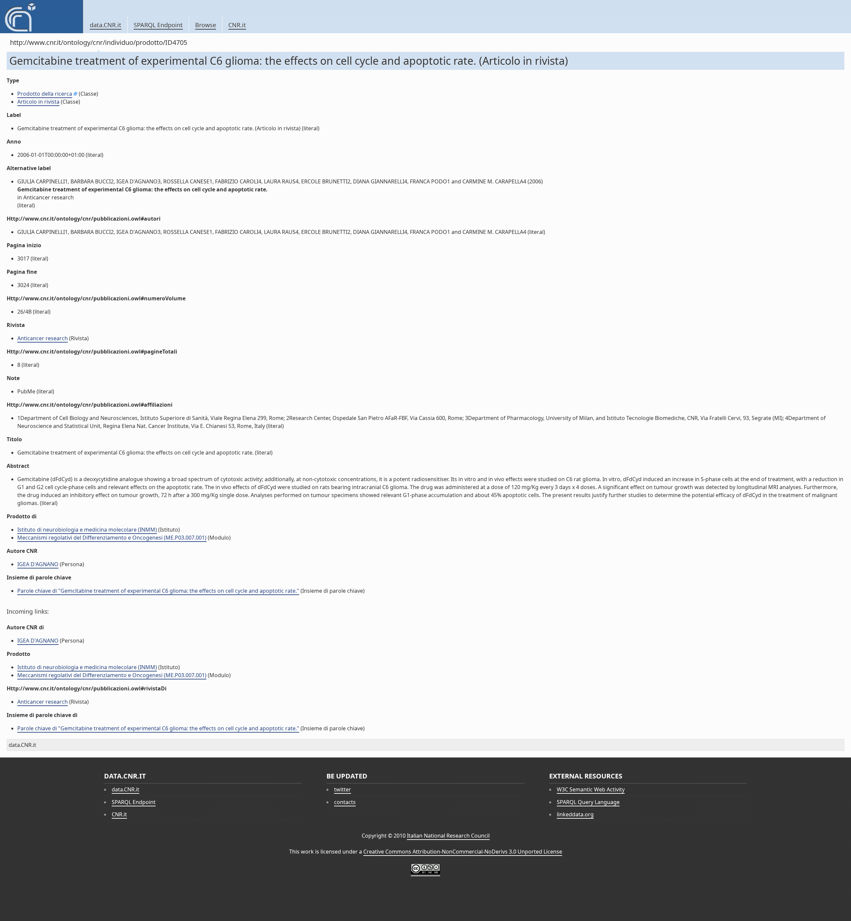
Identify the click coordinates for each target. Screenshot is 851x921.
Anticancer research (42, 338)
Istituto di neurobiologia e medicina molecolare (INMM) (87, 529)
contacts (345, 802)
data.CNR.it (105, 25)
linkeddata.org (575, 814)
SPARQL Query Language (588, 802)
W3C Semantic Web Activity (591, 789)
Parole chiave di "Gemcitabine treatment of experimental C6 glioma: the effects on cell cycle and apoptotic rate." (158, 590)
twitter (342, 789)
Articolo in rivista (38, 101)
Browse (205, 25)
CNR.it (237, 25)
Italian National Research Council (448, 835)
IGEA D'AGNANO (38, 564)
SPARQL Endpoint (158, 25)
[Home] (41, 16)
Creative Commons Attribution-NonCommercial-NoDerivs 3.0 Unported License (462, 851)
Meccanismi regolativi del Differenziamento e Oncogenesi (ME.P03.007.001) (111, 537)
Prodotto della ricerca (44, 93)
